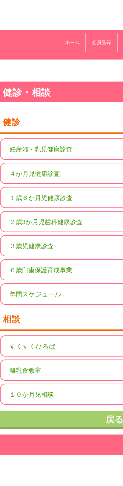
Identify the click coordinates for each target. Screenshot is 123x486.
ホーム (72, 42)
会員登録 (101, 42)
